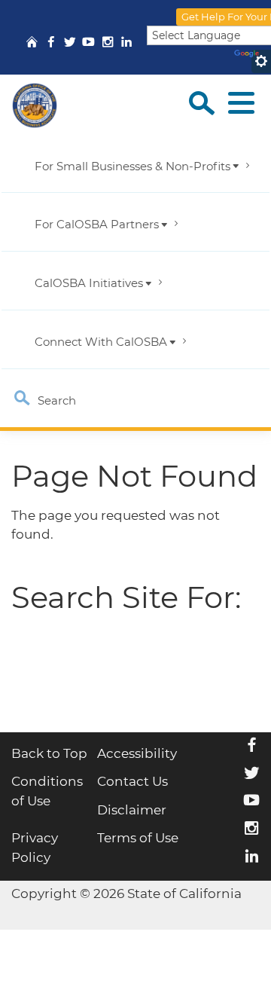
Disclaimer (131, 809)
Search (55, 401)
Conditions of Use (47, 791)
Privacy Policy (34, 847)
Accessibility (137, 753)
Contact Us (132, 781)
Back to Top (49, 753)
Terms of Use (137, 837)
